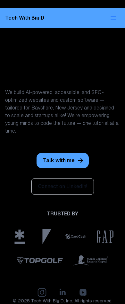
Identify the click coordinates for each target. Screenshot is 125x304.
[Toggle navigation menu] (113, 18)
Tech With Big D (47, 301)
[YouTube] (83, 292)
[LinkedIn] (62, 292)
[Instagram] (42, 292)
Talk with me (59, 160)
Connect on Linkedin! (62, 186)
